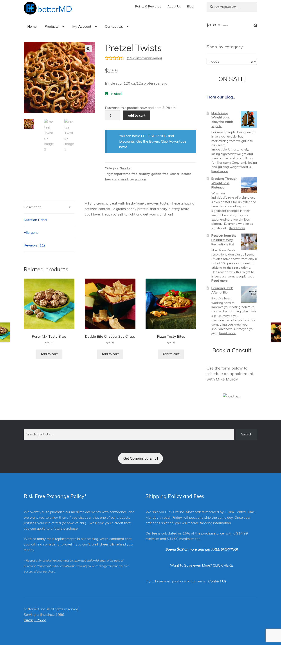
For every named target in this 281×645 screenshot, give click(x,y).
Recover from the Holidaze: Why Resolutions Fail (223, 240)
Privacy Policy (35, 620)
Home (32, 26)
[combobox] (232, 62)
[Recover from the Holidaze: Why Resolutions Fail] (249, 242)
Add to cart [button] (49, 354)
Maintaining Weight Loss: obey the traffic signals (222, 119)
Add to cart (137, 115)
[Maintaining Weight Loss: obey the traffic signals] (249, 119)
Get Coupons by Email (140, 458)
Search (246, 434)
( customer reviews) (144, 58)
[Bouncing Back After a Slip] (249, 294)
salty (115, 179)
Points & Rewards (148, 6)
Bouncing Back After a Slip (222, 290)
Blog (190, 6)
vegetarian (138, 179)
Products (52, 26)
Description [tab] (32, 207)
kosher (174, 174)
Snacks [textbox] (231, 62)
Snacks (125, 168)
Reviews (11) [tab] (34, 245)
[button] (88, 48)
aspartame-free (125, 174)
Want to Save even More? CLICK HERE (201, 565)
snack (125, 179)
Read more (219, 171)
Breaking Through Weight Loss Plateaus (224, 183)
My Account (81, 26)
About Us (174, 6)
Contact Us (114, 26)
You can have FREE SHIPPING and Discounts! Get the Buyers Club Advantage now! (152, 141)
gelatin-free (159, 174)
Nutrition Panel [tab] (35, 219)
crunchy (144, 174)
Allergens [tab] (31, 232)
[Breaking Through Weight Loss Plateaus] (249, 185)
